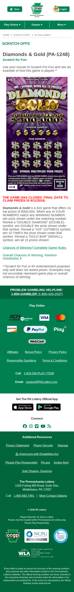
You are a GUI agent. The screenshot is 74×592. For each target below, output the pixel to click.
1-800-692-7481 (24, 495)
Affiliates (12, 352)
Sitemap (62, 445)
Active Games (42, 35)
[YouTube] (43, 426)
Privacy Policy (58, 352)
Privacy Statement (17, 445)
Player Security (43, 445)
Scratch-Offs (21, 35)
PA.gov (45, 462)
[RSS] (49, 426)
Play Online (11, 24)
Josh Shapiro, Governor (37, 471)
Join (16, 9)
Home (6, 35)
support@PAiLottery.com (41, 381)
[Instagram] (31, 426)
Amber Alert (61, 462)
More (60, 24)
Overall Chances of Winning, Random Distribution (30, 257)
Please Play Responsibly (21, 462)
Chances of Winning (17, 248)
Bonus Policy (33, 352)
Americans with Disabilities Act (38, 454)
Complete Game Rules (50, 248)
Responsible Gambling (21, 360)
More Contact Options (53, 495)
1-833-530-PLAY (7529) (39, 373)
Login (61, 10)
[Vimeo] (36, 426)
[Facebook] (25, 426)
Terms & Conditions (54, 360)
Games (36, 24)
